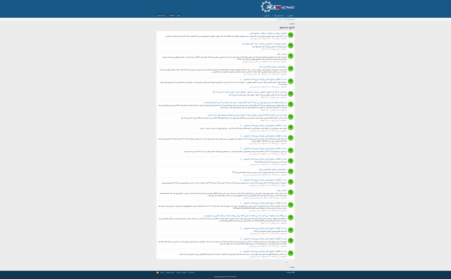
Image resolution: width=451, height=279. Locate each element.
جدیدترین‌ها (279, 15)
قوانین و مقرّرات (181, 272)
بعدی (286, 262)
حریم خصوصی (170, 272)
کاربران (266, 15)
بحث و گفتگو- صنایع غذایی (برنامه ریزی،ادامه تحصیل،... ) (263, 79)
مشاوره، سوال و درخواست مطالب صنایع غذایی (268, 33)
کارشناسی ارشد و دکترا (250, 74)
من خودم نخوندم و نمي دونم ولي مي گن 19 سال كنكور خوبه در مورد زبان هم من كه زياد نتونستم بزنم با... (245, 102)
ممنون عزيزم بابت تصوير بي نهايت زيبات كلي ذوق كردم (264, 43)
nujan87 (284, 38)
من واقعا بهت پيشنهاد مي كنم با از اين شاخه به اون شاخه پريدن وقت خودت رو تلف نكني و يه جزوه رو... (245, 215)
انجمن (290, 15)
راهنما (162, 272)
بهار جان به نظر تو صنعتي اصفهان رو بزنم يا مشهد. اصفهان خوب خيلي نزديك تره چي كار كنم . (249, 92)
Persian (290, 272)
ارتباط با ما (191, 272)
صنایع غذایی (254, 38)
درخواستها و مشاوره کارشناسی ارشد (273, 66)
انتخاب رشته (282, 54)
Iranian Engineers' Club (225, 277)
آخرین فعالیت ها (289, 19)
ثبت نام (280, 19)
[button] (286, 15)
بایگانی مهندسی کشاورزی (250, 61)
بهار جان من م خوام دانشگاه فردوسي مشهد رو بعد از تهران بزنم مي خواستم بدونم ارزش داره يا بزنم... (247, 115)
